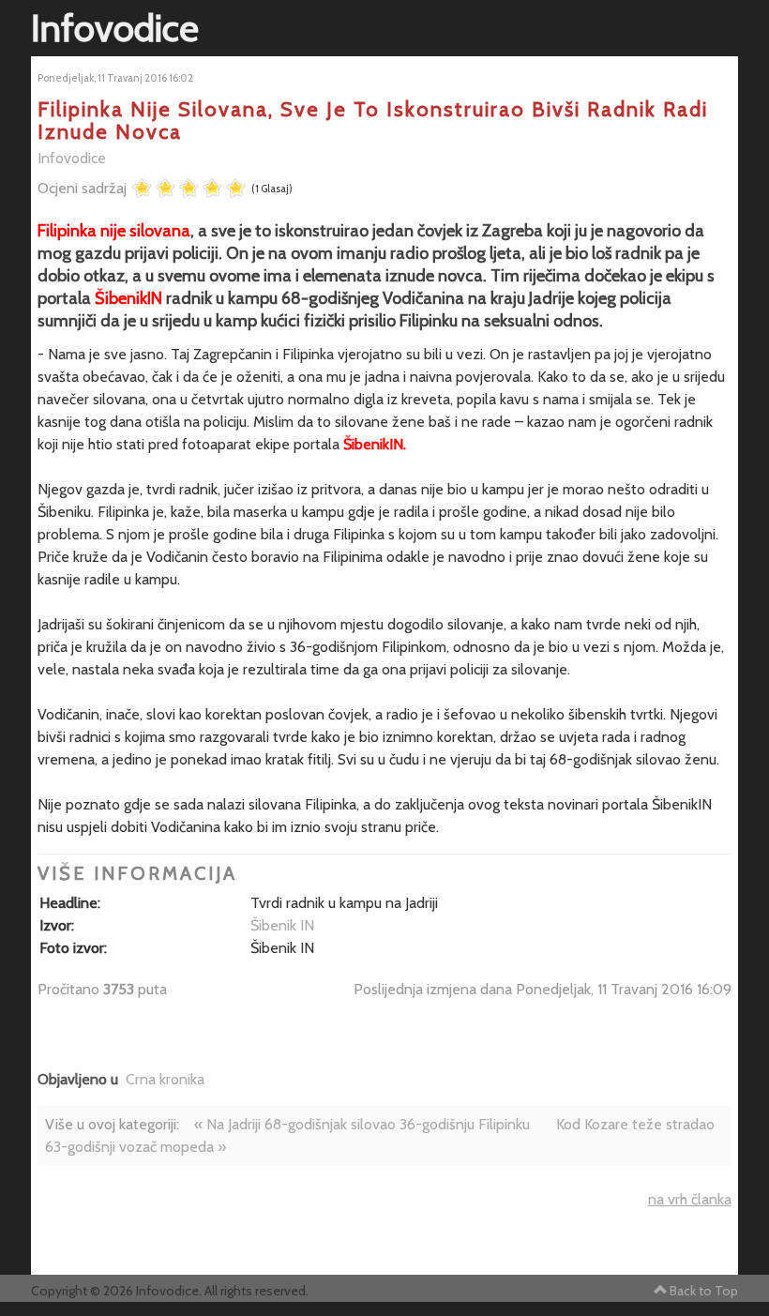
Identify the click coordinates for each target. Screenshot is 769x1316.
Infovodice (72, 158)
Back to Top (704, 1290)
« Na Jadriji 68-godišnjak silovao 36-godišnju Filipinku (362, 1124)
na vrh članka (689, 1199)
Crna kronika (165, 1079)
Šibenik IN (282, 925)
